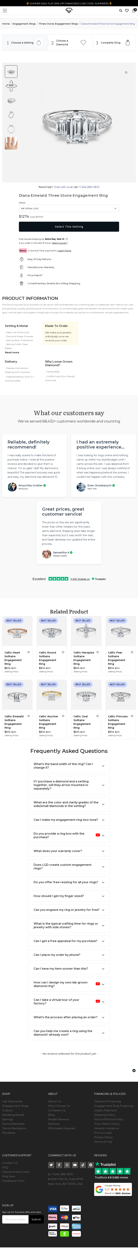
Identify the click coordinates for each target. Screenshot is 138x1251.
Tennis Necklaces (14, 1128)
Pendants (8, 1132)
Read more (12, 352)
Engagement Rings (24, 23)
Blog (51, 1115)
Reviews (53, 1123)
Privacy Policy (103, 1137)
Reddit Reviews (58, 1119)
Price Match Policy (106, 1123)
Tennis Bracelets (13, 1123)
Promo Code (103, 1132)
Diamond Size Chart (15, 1172)
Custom (7, 1110)
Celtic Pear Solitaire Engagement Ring (116, 658)
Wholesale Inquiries (61, 1128)
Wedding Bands (13, 1115)
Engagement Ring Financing (113, 1106)
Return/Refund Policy (108, 1119)
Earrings (7, 1119)
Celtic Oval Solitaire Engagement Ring (82, 722)
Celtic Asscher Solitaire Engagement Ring (48, 722)
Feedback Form (13, 1180)
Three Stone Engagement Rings (58, 23)
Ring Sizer (8, 1176)
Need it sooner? (60, 243)
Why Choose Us (59, 1106)
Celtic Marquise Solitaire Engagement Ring (83, 658)
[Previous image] (72, 181)
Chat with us (62, 187)
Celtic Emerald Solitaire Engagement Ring (14, 722)
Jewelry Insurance (106, 1128)
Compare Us (57, 1110)
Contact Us (9, 1163)
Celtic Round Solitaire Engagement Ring (47, 658)
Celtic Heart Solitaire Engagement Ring (13, 658)
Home (6, 23)
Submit (36, 1219)
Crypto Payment (105, 1110)
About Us (54, 1101)
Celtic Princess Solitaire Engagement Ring (118, 722)
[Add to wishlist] (28, 652)
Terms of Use (103, 1141)
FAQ (5, 1167)
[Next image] (81, 181)
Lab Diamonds (12, 1101)
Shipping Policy (104, 1115)
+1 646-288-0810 (88, 187)
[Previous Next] (17, 631)
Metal (22, 202)
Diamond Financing (107, 1101)
